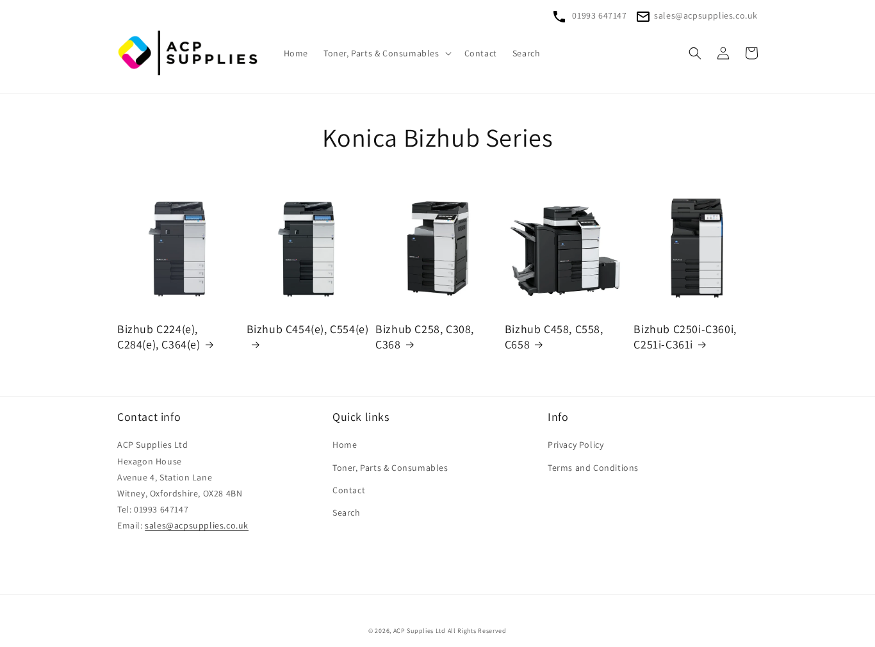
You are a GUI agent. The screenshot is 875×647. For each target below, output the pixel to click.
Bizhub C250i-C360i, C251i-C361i (685, 336)
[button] (386, 53)
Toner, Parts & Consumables (390, 467)
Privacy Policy (575, 444)
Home (344, 444)
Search (346, 512)
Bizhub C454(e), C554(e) (308, 329)
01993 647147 (598, 15)
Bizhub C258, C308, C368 (424, 336)
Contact (348, 490)
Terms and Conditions (593, 467)
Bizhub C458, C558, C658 (554, 336)
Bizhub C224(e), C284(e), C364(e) (158, 336)
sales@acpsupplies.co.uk (706, 15)
